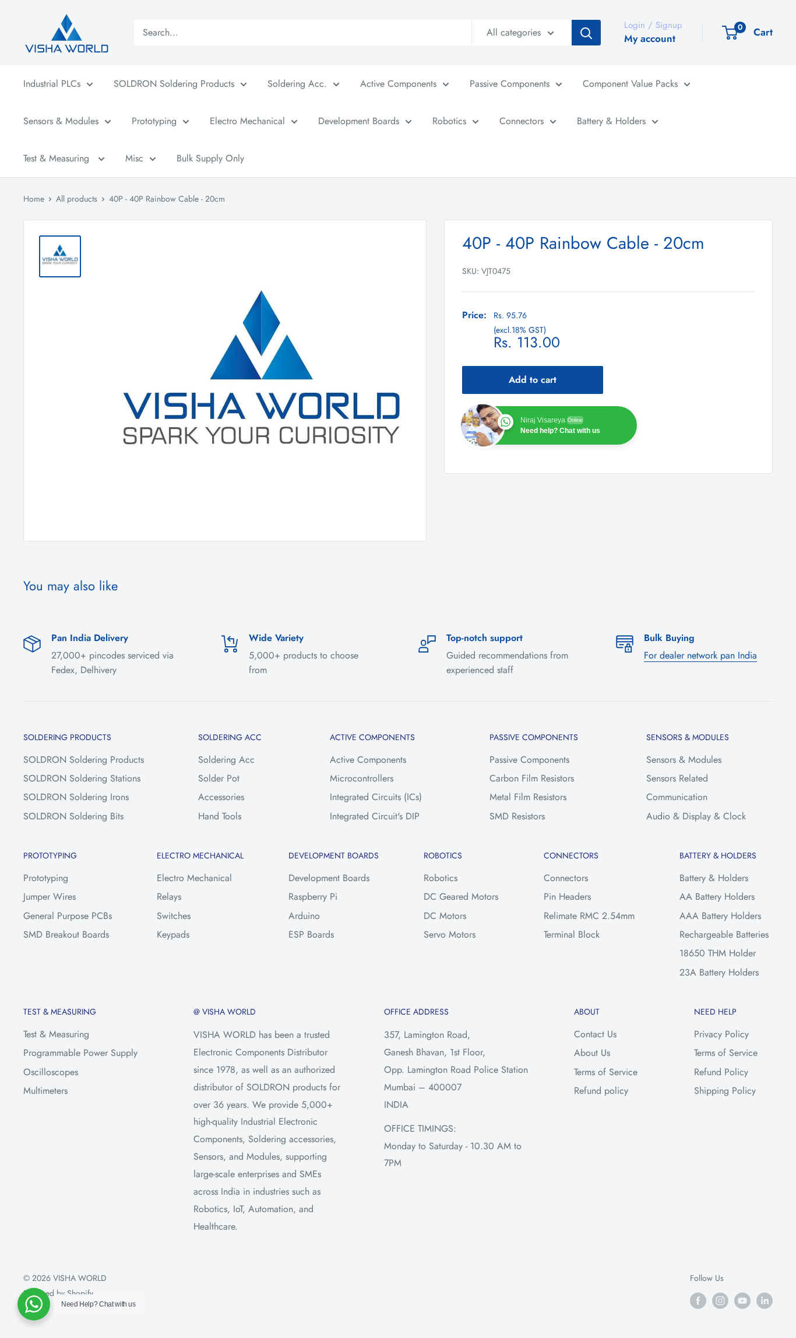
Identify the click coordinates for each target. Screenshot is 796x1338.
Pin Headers (567, 896)
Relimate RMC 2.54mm (589, 915)
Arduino (304, 915)
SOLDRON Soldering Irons (76, 797)
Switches (174, 915)
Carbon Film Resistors (531, 778)
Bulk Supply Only (210, 158)
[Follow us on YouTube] (742, 1300)
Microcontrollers (361, 778)
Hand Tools (219, 816)
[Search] (586, 32)
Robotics (449, 121)
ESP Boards (311, 934)
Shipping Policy (725, 1090)
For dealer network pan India (700, 655)
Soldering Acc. (297, 83)
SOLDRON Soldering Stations (81, 778)
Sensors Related (677, 778)
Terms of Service (605, 1072)
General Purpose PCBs (67, 915)
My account (649, 38)
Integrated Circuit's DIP (375, 816)
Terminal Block (572, 934)
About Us (592, 1052)
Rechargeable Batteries (724, 934)
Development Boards (358, 121)
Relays (169, 896)
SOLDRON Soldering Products (174, 83)
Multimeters (45, 1090)
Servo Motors (450, 934)
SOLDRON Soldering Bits (73, 816)
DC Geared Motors (461, 896)
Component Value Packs (630, 83)
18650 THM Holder (717, 953)
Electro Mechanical (247, 121)
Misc (134, 158)
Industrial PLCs (51, 83)
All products (76, 199)
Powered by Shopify (58, 1293)
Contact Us (595, 1034)
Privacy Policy (721, 1034)
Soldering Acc (226, 759)
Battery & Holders (611, 121)
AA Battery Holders (717, 896)
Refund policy (601, 1090)
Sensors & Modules (60, 121)
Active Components (398, 83)
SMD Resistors (517, 816)
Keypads (173, 934)
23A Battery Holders (719, 972)
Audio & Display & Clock (696, 816)
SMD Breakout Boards (66, 934)
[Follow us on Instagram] (720, 1300)
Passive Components (510, 83)
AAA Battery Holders (720, 915)
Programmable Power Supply (80, 1052)
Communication (676, 797)
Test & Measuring (57, 158)
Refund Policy (721, 1072)
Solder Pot (218, 778)
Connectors (521, 121)
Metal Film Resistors (527, 797)
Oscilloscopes (50, 1072)
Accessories (221, 797)
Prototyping (154, 121)
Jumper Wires (49, 896)
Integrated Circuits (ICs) (376, 797)
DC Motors (445, 915)
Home (33, 199)
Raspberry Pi (312, 896)
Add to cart (533, 380)
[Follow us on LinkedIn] (764, 1300)
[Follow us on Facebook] (698, 1300)
